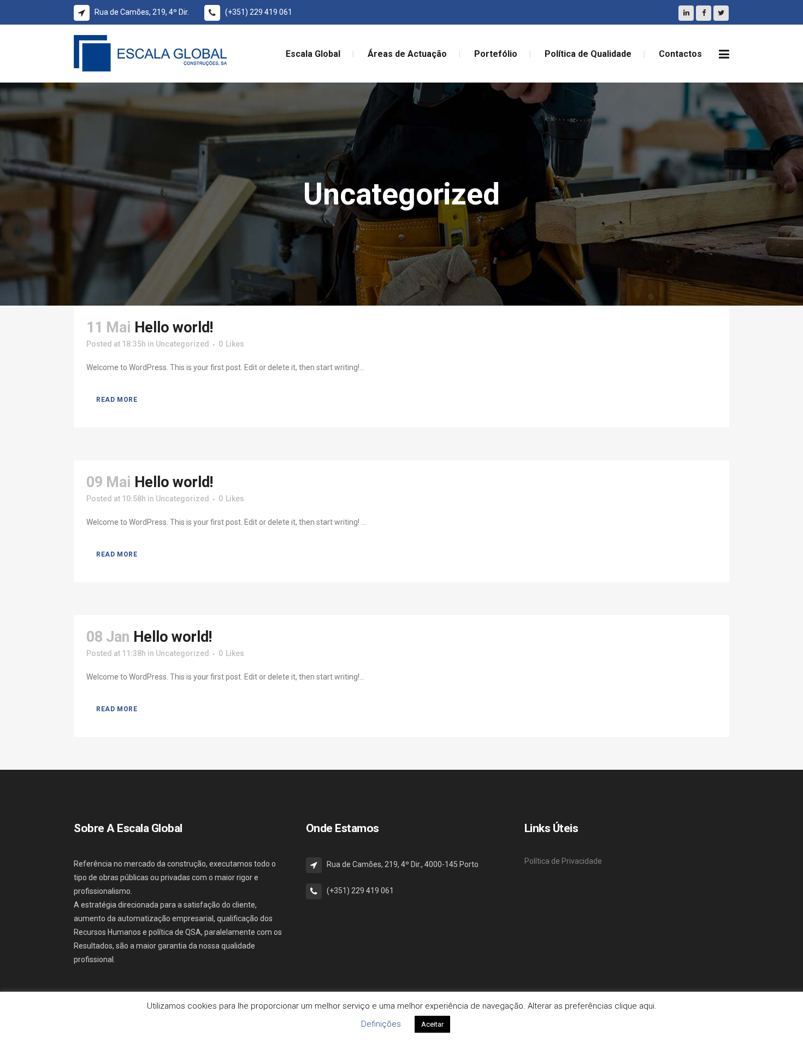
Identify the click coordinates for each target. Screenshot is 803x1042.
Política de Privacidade (563, 861)
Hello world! (174, 327)
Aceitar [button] (432, 1024)
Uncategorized (182, 343)
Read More (116, 399)
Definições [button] (381, 1024)
